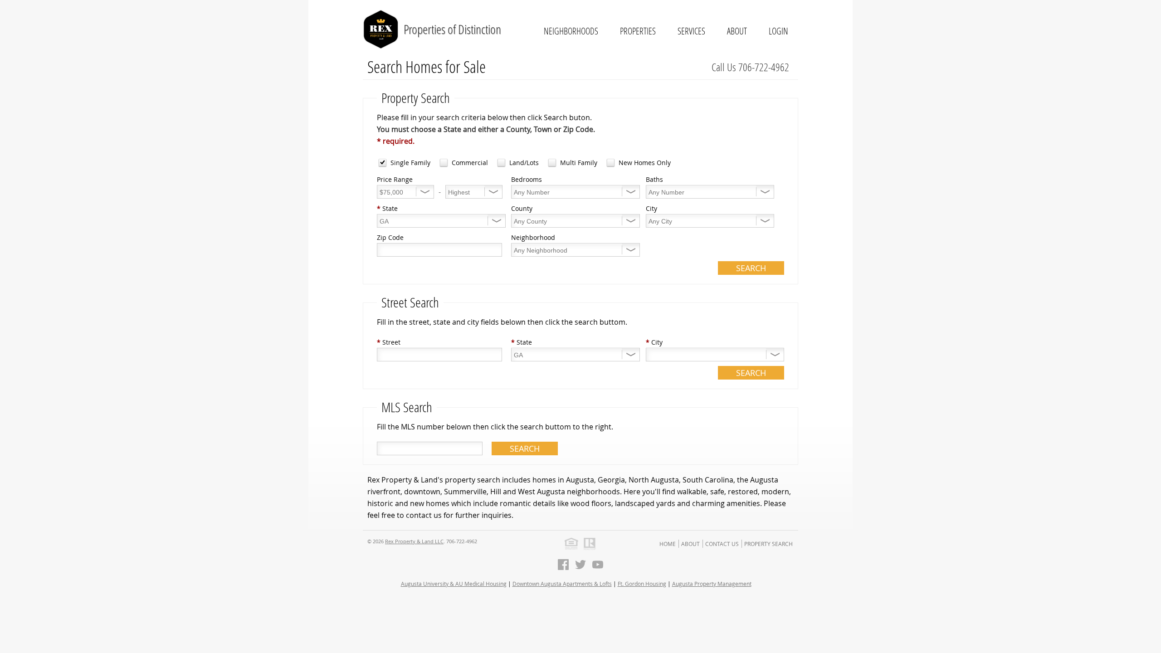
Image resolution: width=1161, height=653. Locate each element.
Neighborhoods (571, 31)
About (737, 31)
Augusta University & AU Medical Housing (454, 583)
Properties (638, 31)
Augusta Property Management (711, 583)
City (651, 208)
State (387, 208)
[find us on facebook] (563, 564)
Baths (654, 179)
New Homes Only (645, 162)
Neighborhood (533, 237)
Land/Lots (524, 162)
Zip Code (390, 237)
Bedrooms (526, 179)
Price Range (395, 179)
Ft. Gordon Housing (642, 583)
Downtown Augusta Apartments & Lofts (562, 583)
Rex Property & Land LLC (414, 541)
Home (667, 543)
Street (388, 342)
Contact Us (722, 543)
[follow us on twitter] (580, 564)
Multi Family (578, 162)
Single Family (410, 162)
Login (778, 31)
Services (691, 31)
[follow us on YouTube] (597, 564)
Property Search (768, 543)
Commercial (470, 162)
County (521, 208)
